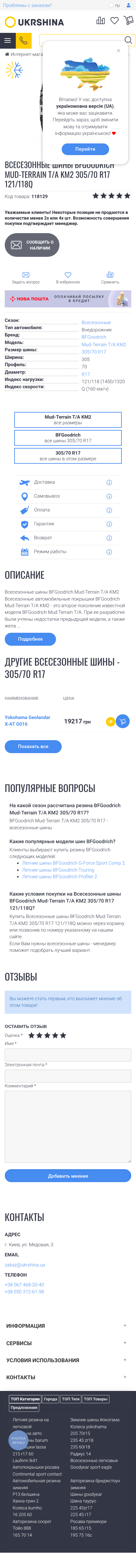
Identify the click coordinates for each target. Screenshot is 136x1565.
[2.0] (35, 1035)
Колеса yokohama (89, 1426)
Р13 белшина (26, 1494)
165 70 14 (22, 1535)
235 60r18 (80, 1447)
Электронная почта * (26, 1064)
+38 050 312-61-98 (24, 1292)
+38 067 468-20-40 (24, 1285)
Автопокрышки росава (36, 1467)
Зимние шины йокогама (95, 1420)
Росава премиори (89, 1521)
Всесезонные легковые (94, 1460)
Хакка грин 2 (26, 1501)
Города (50, 1399)
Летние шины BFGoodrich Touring (58, 870)
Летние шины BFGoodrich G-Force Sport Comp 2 (73, 863)
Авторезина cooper (32, 1521)
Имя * (10, 1043)
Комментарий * (20, 1086)
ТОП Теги (70, 1399)
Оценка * (14, 1035)
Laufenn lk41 (25, 1460)
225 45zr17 (81, 1508)
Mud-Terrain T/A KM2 (104, 344)
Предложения (24, 1407)
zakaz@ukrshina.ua (25, 1265)
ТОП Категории (25, 1399)
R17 (86, 374)
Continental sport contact (37, 1474)
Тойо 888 (22, 1528)
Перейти (85, 149)
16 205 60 (22, 1514)
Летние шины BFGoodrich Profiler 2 (59, 876)
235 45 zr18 (82, 1440)
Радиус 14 (81, 1454)
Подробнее (30, 639)
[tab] (65, 482)
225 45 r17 (81, 1514)
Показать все (33, 746)
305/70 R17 (94, 352)
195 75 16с (81, 1535)
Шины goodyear (86, 1494)
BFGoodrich (94, 337)
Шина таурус (83, 1501)
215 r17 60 (23, 1454)
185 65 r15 (81, 1528)
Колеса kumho (27, 1508)
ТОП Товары (96, 1399)
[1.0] (31, 1035)
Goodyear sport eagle (91, 1467)
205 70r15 (80, 1433)
